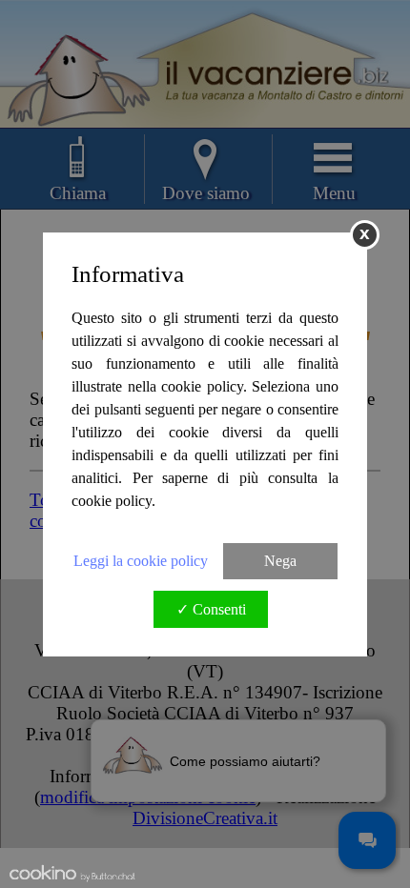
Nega (280, 561)
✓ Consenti (211, 609)
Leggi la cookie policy (140, 561)
